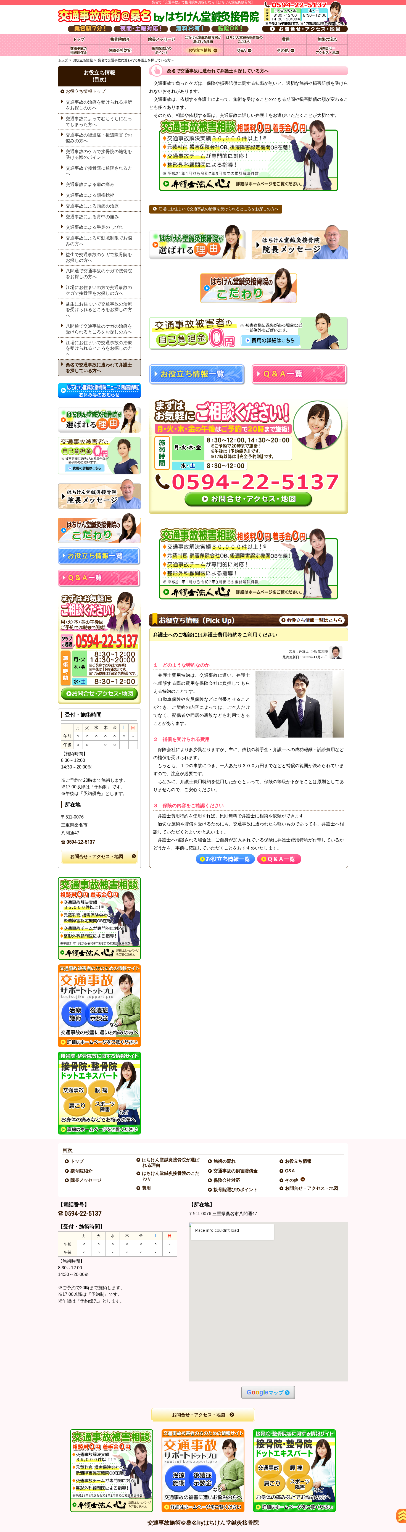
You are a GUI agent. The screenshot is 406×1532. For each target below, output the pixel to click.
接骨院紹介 (82, 1170)
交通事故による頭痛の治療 (92, 206)
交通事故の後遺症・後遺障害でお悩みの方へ (99, 138)
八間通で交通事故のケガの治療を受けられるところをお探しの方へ (99, 329)
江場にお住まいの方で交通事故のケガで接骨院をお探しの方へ (99, 290)
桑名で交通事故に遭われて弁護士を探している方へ (99, 367)
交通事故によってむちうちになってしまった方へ (99, 121)
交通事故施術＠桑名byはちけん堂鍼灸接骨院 (203, 1522)
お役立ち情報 (83, 60)
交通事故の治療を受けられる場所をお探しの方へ (99, 105)
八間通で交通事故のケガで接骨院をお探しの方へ (99, 274)
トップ (79, 39)
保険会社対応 (227, 1180)
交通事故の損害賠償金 (236, 1170)
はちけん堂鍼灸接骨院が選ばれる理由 (171, 1162)
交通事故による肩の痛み (90, 184)
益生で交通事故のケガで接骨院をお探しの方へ (99, 257)
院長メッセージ (86, 1180)
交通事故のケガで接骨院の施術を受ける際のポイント (99, 154)
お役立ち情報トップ (86, 91)
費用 (147, 1188)
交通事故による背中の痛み (92, 216)
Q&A (290, 1170)
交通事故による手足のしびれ (94, 227)
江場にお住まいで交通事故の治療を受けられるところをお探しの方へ (218, 209)
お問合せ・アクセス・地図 (96, 856)
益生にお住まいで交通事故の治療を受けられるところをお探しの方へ (99, 310)
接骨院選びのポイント (236, 1189)
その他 (292, 1180)
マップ (265, 1392)
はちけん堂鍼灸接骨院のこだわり (171, 1176)
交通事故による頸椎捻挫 (90, 195)
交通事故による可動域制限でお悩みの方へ (99, 241)
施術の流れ (225, 1161)
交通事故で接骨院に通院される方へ (99, 171)
